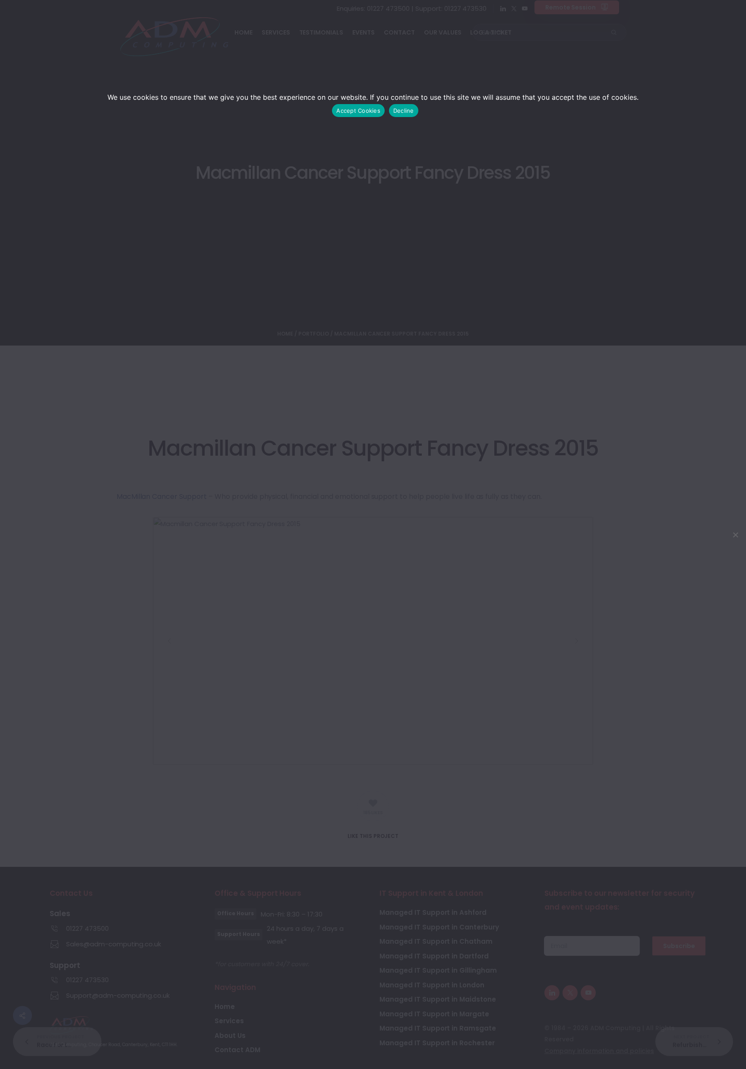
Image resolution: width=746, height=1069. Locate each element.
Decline (403, 110)
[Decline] (735, 534)
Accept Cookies (358, 110)
